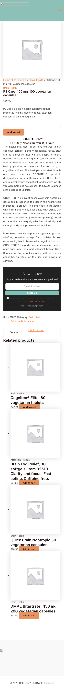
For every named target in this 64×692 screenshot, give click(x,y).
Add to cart (13, 132)
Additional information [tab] (23, 321)
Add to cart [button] (29, 407)
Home (6, 80)
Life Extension (20, 80)
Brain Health (36, 80)
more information (37, 301)
